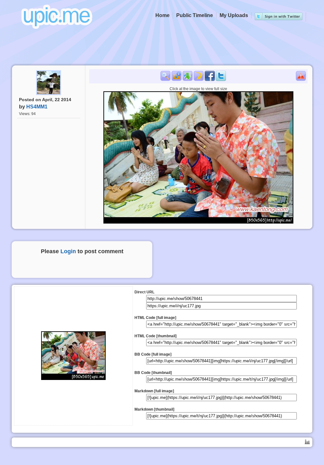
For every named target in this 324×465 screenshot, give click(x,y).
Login (68, 251)
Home (162, 15)
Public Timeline (194, 15)
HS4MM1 (36, 106)
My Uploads (234, 15)
